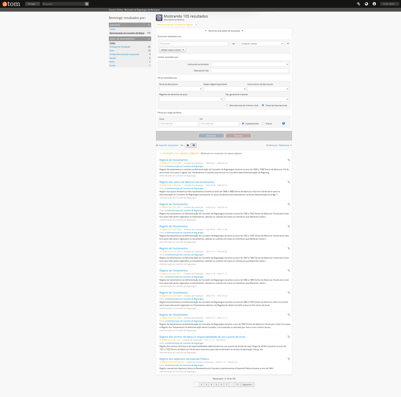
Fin (201, 119)
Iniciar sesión (389, 3)
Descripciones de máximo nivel (243, 105)
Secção (112, 58)
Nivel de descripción (122, 38)
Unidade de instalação (119, 46)
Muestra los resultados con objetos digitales (222, 153)
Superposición (252, 123)
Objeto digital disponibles (215, 84)
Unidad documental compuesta (124, 54)
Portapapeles (358, 4)
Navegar (32, 3)
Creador (115, 25)
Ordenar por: (272, 145)
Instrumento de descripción (260, 84)
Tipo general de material (236, 94)
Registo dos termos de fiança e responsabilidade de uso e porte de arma (202, 337)
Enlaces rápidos (374, 4)
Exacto (268, 123)
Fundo (112, 65)
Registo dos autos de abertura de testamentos (187, 182)
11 (237, 384)
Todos (112, 29)
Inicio (161, 119)
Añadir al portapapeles (288, 159)
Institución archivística (198, 64)
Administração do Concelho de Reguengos (129, 33)
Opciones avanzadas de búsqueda (224, 30)
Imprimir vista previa (168, 145)
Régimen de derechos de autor (173, 94)
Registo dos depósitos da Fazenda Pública (184, 359)
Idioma (366, 4)
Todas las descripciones (276, 105)
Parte (112, 61)
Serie (111, 50)
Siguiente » (247, 384)
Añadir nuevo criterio (171, 49)
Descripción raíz (201, 70)
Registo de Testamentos (173, 160)
